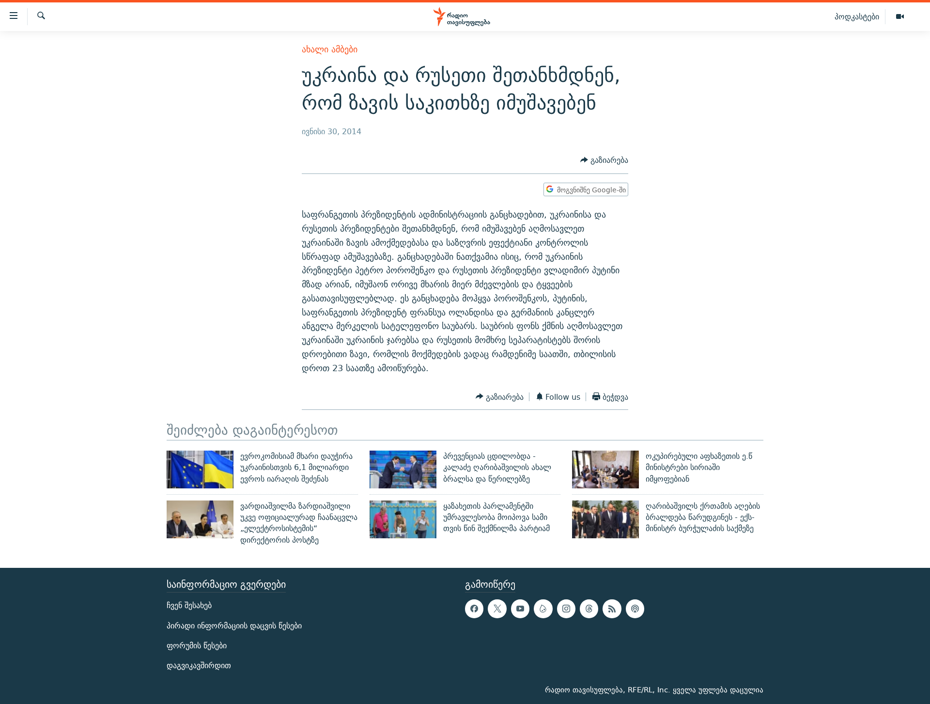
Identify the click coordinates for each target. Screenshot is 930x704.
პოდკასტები (857, 16)
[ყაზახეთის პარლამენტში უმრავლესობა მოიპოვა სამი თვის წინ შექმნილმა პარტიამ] (403, 519)
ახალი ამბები (329, 49)
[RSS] (612, 608)
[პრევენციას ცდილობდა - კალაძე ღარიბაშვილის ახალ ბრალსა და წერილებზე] (403, 469)
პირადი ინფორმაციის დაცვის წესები (234, 626)
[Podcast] (635, 608)
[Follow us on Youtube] (520, 608)
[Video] (899, 17)
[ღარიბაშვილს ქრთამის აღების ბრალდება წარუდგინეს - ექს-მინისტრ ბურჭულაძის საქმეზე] (605, 519)
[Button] (604, 161)
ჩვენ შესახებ (189, 605)
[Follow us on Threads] (589, 608)
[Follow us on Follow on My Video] (543, 608)
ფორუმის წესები (197, 646)
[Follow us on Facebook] (474, 608)
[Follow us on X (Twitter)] (497, 608)
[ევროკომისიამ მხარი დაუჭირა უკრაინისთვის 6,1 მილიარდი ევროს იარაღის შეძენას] (200, 469)
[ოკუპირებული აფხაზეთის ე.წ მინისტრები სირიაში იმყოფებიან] (605, 469)
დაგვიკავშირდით (199, 665)
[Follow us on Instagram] (566, 608)
